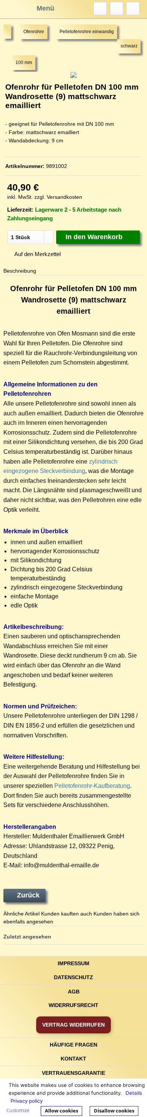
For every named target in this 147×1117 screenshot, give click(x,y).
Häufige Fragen (73, 1045)
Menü (45, 8)
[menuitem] (100, 8)
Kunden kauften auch (66, 914)
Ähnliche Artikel (21, 914)
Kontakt (73, 1059)
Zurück (28, 895)
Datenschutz (73, 977)
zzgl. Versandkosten (58, 197)
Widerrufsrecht (73, 1005)
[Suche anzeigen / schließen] (100, 8)
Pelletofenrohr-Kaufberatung (92, 786)
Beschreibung (19, 271)
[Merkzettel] (116, 8)
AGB (74, 992)
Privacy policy (27, 1101)
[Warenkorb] (132, 8)
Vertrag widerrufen (73, 1025)
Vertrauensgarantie (73, 1073)
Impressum (73, 963)
